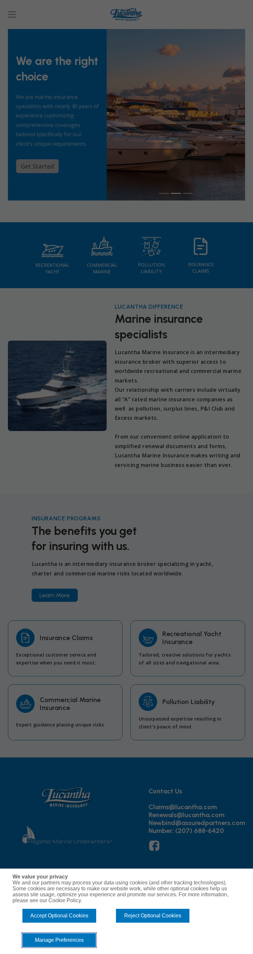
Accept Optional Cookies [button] (59, 915)
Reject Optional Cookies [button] (152, 915)
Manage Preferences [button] (59, 940)
